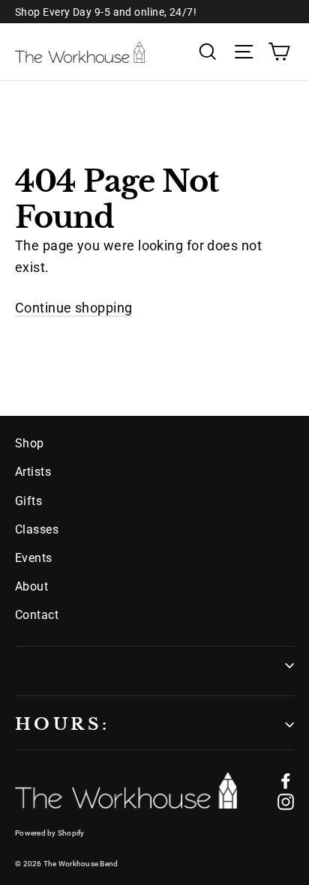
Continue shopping (74, 307)
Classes (36, 529)
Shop (29, 443)
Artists (33, 472)
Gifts (28, 501)
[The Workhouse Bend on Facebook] (286, 780)
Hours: (62, 724)
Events (33, 558)
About (31, 586)
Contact (36, 615)
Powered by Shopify (50, 833)
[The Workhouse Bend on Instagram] (286, 801)
